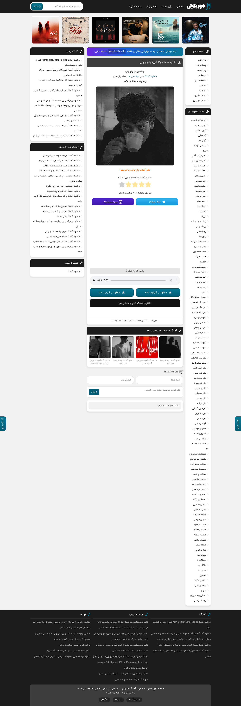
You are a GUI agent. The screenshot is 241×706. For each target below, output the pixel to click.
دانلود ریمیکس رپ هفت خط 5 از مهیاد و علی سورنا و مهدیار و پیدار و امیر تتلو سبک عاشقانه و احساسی (58, 106)
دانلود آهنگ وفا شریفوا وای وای (158, 62)
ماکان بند (201, 565)
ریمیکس (202, 75)
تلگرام (104, 700)
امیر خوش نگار (199, 161)
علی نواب (201, 403)
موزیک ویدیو (199, 100)
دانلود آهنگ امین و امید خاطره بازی (62, 231)
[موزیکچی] (199, 6)
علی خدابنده (200, 383)
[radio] (148, 185)
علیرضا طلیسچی (198, 353)
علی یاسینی (200, 388)
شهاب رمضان (199, 348)
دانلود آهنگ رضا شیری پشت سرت (63, 191)
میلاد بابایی (200, 550)
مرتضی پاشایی (199, 474)
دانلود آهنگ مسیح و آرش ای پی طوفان (60, 206)
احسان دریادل (199, 166)
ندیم (203, 590)
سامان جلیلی (200, 322)
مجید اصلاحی (199, 509)
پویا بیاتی (201, 231)
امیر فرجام (201, 196)
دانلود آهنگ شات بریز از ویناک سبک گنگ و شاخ (56, 136)
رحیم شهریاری (199, 267)
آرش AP (202, 140)
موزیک (154, 320)
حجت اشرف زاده (198, 242)
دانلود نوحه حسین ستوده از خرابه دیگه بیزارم (68, 651)
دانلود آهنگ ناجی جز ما (68, 216)
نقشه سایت (135, 6)
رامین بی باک (199, 272)
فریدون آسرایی (198, 408)
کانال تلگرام (155, 202)
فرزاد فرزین (200, 413)
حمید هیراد (200, 257)
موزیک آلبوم (199, 95)
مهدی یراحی (200, 540)
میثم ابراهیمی (199, 489)
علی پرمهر (201, 398)
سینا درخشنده (199, 312)
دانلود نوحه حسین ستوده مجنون (74, 645)
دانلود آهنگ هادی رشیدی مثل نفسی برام (59, 161)
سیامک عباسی (199, 307)
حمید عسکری (199, 247)
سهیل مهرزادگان (198, 297)
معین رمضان (200, 530)
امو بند (202, 211)
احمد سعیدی (200, 171)
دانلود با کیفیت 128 (109, 293)
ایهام (203, 216)
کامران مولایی (199, 429)
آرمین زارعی (200, 125)
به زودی (202, 60)
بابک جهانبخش (198, 221)
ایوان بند (201, 206)
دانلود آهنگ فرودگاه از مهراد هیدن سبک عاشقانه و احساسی (181, 633)
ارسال (94, 392)
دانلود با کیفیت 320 (156, 293)
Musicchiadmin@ (117, 51)
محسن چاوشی (199, 479)
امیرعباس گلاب (198, 156)
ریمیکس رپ (200, 80)
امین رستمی (200, 176)
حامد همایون (199, 252)
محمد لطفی (200, 545)
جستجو (36, 6)
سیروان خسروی (198, 302)
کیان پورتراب (200, 439)
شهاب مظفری (199, 343)
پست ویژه (201, 65)
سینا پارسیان (200, 327)
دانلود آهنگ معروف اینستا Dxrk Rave (62, 166)
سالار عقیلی (200, 333)
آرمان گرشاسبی (198, 120)
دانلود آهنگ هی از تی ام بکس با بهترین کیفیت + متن (184, 645)
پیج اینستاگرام (110, 202)
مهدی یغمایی (199, 504)
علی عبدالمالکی (198, 358)
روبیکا (118, 700)
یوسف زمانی (200, 600)
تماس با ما (151, 6)
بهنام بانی (201, 226)
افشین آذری (200, 186)
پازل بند (202, 237)
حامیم (203, 262)
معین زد (202, 570)
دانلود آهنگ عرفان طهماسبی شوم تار (61, 156)
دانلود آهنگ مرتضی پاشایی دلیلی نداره (61, 211)
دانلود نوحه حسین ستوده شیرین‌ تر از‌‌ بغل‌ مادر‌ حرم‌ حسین (62, 656)
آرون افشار (201, 130)
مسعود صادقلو (198, 469)
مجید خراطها (200, 525)
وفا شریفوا (133, 76)
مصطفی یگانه (199, 499)
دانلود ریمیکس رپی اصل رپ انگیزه (63, 186)
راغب (204, 292)
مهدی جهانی (200, 519)
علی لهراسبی (200, 373)
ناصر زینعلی (200, 585)
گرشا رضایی (200, 423)
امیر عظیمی (200, 181)
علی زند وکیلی (199, 368)
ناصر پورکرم (200, 580)
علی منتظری (200, 378)
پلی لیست (166, 6)
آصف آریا (202, 135)
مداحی (179, 6)
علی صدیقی (200, 393)
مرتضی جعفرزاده (198, 464)
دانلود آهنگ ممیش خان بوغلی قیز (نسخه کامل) (56, 242)
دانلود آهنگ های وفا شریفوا (135, 303)
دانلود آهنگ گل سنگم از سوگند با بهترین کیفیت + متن (183, 639)
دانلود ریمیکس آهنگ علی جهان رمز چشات (59, 171)
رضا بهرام (201, 287)
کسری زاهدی (199, 434)
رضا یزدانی (201, 282)
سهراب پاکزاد (199, 317)
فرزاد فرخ (201, 418)
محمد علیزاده (199, 515)
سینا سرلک (200, 338)
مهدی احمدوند (199, 484)
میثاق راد (201, 560)
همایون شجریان (198, 595)
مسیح (203, 575)
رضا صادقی (200, 277)
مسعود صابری (199, 494)
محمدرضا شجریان (197, 454)
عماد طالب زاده (199, 363)
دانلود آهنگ (150, 76)
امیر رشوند (201, 191)
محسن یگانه (200, 535)
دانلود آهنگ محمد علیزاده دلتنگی (63, 237)
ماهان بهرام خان (198, 459)
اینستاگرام (134, 700)
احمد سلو (201, 201)
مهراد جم (201, 555)
